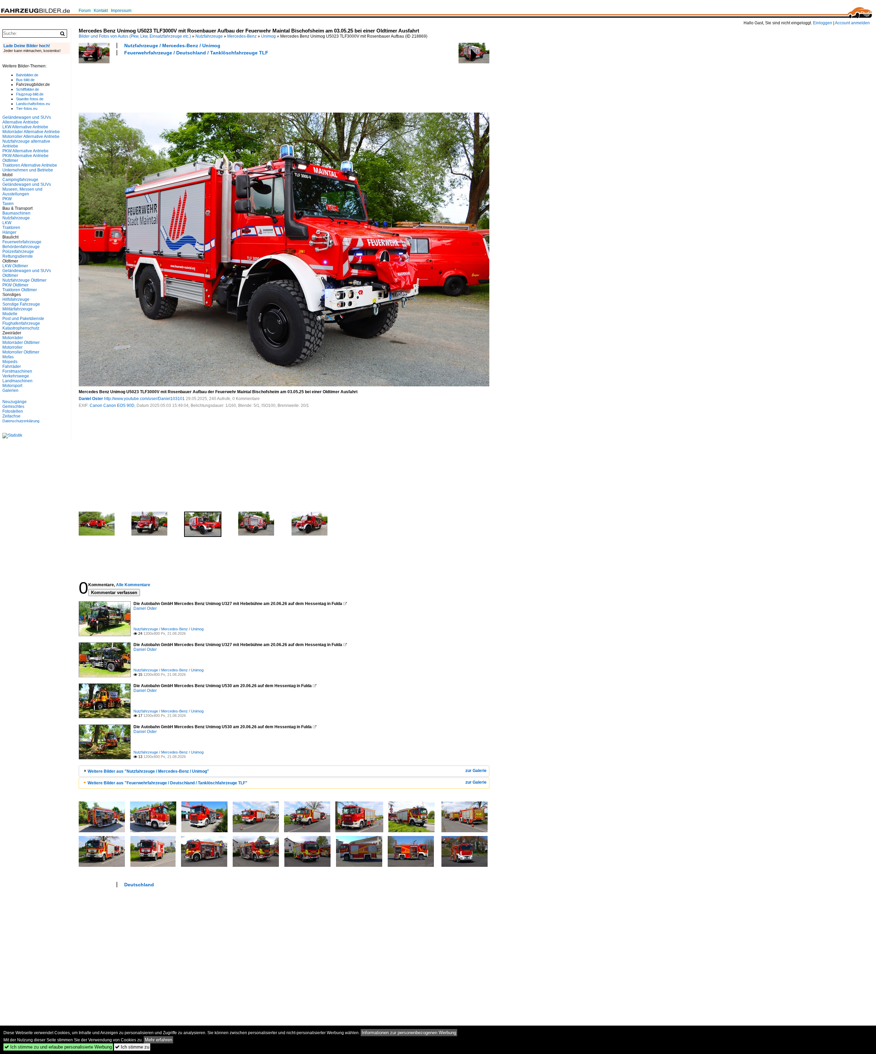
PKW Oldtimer (15, 285)
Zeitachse (11, 416)
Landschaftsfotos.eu (33, 104)
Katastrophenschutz (20, 328)
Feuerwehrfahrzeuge (21, 242)
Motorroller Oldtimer (20, 352)
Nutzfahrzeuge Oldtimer (24, 280)
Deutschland (139, 884)
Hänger (9, 232)
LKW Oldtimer (15, 266)
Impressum (121, 10)
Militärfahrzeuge (17, 309)
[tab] (284, 771)
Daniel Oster (91, 398)
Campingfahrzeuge (20, 179)
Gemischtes (13, 406)
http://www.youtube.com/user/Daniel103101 (144, 398)
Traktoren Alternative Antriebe (29, 165)
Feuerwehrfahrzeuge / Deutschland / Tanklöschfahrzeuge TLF (196, 52)
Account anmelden (852, 23)
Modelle (9, 313)
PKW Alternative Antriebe (25, 151)
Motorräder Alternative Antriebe (31, 131)
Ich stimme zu (132, 1047)
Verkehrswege (15, 376)
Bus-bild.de (25, 80)
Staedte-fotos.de (29, 99)
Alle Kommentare (133, 584)
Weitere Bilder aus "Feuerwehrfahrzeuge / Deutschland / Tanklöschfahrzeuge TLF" (167, 783)
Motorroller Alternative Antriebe (31, 136)
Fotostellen (12, 411)
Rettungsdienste (17, 256)
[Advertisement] (203, 83)
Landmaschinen (17, 380)
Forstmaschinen (17, 371)
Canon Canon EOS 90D (112, 405)
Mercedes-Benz (242, 36)
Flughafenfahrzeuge (21, 323)
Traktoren (11, 227)
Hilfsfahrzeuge (15, 299)
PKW (7, 198)
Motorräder (12, 337)
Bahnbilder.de (27, 75)
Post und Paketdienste (23, 318)
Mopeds (9, 361)
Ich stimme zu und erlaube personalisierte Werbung (58, 1047)
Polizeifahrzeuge (18, 251)
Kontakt (101, 10)
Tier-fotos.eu (26, 108)
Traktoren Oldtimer (19, 289)
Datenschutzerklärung (20, 421)
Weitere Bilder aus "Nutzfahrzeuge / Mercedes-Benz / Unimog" (148, 771)
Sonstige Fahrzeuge (21, 304)
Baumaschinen (16, 213)
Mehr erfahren (158, 1039)
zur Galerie (476, 770)
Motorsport (12, 385)
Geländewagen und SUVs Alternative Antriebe (26, 120)
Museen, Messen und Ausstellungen (22, 191)
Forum (85, 10)
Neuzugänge (14, 401)
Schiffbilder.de (27, 89)
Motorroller (12, 347)
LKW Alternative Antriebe (25, 127)
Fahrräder (11, 366)
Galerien (10, 390)
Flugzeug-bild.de (29, 94)
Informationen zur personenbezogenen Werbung (409, 1032)
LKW (6, 222)
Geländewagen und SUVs (26, 184)
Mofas (8, 357)
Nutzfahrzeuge (209, 36)
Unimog (268, 36)
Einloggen (822, 23)
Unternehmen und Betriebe (27, 170)
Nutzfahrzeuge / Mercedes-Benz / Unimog (172, 45)
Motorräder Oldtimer (21, 342)
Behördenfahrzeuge (21, 246)
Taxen (8, 203)
